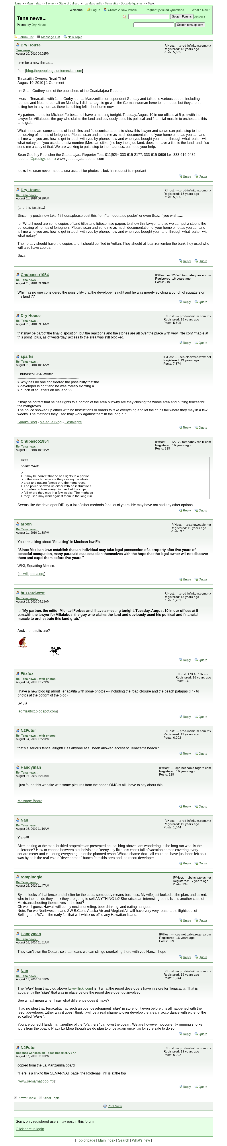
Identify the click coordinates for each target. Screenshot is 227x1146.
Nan (24, 820)
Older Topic (51, 1098)
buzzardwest (33, 593)
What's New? (201, 10)
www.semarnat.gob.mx (36, 1081)
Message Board (30, 801)
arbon (26, 524)
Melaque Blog (51, 422)
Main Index (34, 3)
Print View (115, 1106)
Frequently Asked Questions (164, 10)
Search (123, 1140)
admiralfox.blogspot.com (37, 711)
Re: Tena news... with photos (35, 678)
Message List (50, 37)
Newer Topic (27, 1098)
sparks (27, 356)
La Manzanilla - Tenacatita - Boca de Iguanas (113, 3)
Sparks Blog (27, 422)
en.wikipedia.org (31, 574)
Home (17, 3)
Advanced (199, 17)
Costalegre (73, 422)
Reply (187, 176)
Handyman (31, 767)
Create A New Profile (122, 10)
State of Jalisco (69, 3)
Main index (106, 1140)
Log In (95, 10)
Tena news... (24, 50)
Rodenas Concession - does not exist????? (46, 1052)
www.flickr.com (80, 988)
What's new (141, 1140)
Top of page (86, 1140)
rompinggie (31, 877)
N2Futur (28, 730)
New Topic (75, 37)
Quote (203, 176)
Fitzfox (27, 673)
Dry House (39, 24)
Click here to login (30, 1129)
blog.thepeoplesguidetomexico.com (54, 71)
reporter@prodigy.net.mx (37, 159)
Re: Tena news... (27, 195)
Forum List (25, 37)
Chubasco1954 (35, 274)
